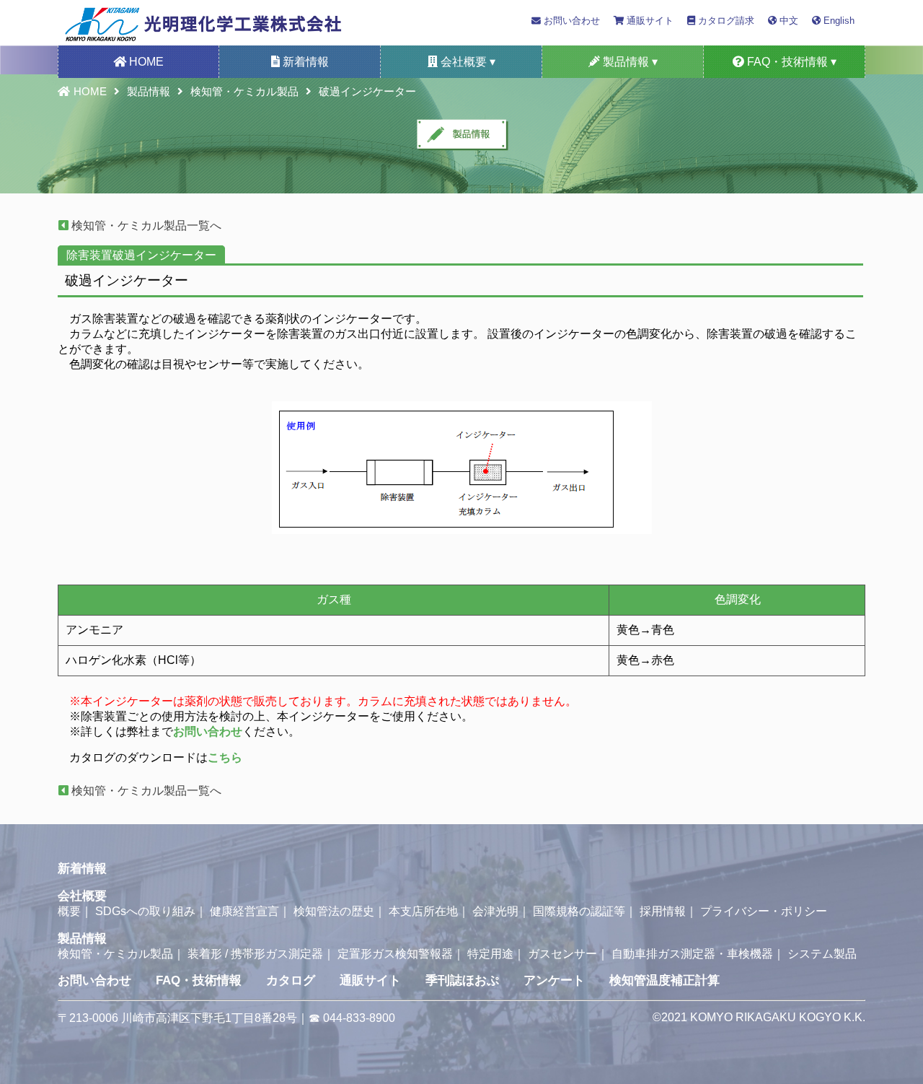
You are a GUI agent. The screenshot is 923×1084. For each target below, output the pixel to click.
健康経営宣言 (244, 911)
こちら (225, 757)
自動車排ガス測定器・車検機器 (692, 954)
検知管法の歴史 (333, 911)
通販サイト (649, 20)
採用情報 (663, 911)
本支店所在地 (423, 911)
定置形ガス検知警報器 (395, 954)
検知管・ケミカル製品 (244, 91)
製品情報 (148, 91)
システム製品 (822, 954)
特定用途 (490, 954)
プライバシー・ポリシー (763, 911)
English (837, 20)
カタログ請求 (724, 20)
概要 (69, 911)
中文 (787, 20)
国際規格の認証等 (579, 911)
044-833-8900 (359, 1018)
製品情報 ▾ (629, 62)
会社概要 (82, 896)
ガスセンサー (562, 954)
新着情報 (304, 62)
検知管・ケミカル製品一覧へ (145, 225)
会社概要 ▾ (466, 62)
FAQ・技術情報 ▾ (790, 62)
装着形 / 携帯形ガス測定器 (255, 954)
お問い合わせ (570, 20)
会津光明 (495, 911)
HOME (145, 62)
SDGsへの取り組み (145, 911)
